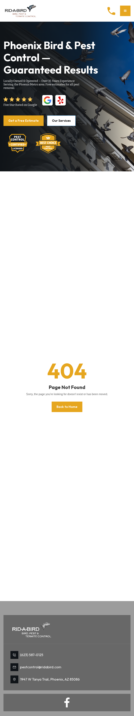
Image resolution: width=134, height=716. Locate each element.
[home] (20, 10)
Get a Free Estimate (23, 121)
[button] (125, 11)
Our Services (61, 121)
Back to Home (67, 407)
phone (111, 11)
